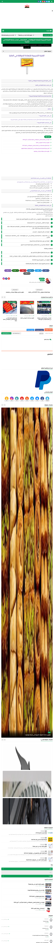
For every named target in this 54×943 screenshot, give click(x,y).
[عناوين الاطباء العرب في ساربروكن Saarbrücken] (50, 859)
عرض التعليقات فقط (16, 333)
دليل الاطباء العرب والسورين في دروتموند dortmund (35, 853)
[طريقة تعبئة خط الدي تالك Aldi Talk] (50, 839)
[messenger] (47, 1)
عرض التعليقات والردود (6, 333)
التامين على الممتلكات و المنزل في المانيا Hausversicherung (36, 735)
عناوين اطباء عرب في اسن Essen (40, 846)
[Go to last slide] (5, 297)
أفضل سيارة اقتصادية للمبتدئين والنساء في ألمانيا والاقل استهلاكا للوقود (35, 148)
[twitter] (40, 1)
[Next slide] (2, 297)
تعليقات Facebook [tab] (39, 330)
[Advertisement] (27, 18)
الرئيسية (48, 30)
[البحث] (2, 1)
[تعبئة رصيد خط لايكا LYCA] (50, 832)
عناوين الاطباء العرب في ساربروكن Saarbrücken (36, 860)
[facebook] (38, 1)
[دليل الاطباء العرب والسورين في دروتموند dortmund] (50, 853)
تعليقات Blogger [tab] (49, 330)
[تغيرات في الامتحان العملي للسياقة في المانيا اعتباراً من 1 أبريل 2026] (48, 904)
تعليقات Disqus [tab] (30, 330)
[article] (15, 291)
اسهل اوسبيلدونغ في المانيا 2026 (25, 35)
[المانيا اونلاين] (27, 6)
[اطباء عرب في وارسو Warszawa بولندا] (48, 891)
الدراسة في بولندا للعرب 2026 (37, 908)
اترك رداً (46, 922)
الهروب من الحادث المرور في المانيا (43, 142)
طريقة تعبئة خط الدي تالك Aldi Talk (39, 840)
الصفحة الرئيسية (33, 45)
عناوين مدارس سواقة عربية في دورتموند (42, 151)
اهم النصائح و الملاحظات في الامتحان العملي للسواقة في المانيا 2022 (36, 145)
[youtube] (43, 1)
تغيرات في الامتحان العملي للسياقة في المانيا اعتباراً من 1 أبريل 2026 (36, 139)
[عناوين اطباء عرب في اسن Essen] (50, 846)
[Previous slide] (5, 405)
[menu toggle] (52, 1)
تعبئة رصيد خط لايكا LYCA (41, 833)
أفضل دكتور (46, 940)
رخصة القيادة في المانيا (24, 45)
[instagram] (45, 1)
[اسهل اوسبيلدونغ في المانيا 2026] (48, 897)
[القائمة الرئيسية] (3, 30)
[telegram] (49, 1)
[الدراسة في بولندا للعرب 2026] (48, 910)
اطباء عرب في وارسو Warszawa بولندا (36, 890)
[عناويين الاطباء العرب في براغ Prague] (48, 885)
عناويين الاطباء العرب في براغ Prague (36, 884)
